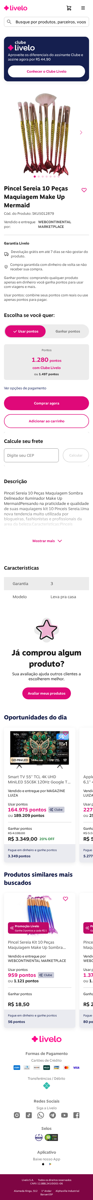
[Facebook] (76, 1115)
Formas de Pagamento (47, 1053)
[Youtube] (64, 1115)
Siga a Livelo (46, 1108)
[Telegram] (53, 1115)
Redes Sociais (47, 1101)
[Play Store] (50, 1164)
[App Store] (43, 1164)
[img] (51, 1137)
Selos (46, 1128)
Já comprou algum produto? (47, 658)
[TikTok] (29, 1115)
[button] (69, 8)
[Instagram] (17, 1115)
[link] (15, 7)
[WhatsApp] (41, 1115)
